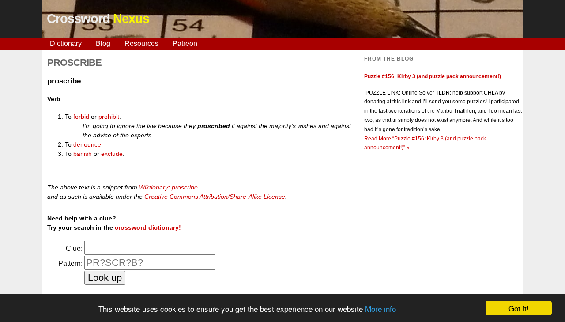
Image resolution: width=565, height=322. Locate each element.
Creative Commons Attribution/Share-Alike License (214, 196)
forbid (81, 116)
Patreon (185, 43)
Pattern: (70, 263)
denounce (87, 144)
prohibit (108, 116)
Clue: (74, 248)
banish (82, 153)
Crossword (98, 18)
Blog (103, 43)
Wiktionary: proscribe (168, 187)
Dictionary (66, 43)
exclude (112, 153)
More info (380, 308)
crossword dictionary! (148, 227)
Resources (141, 43)
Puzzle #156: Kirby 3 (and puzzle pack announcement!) (432, 76)
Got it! (518, 308)
